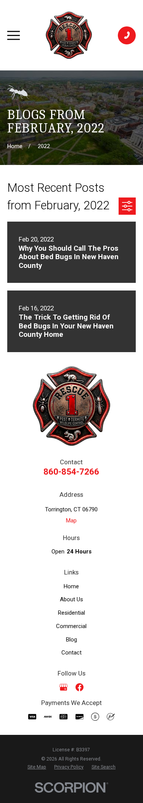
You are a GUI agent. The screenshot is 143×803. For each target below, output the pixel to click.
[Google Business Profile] (63, 687)
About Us (71, 599)
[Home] (69, 35)
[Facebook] (80, 687)
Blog (71, 639)
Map (71, 520)
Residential (71, 612)
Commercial (71, 626)
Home (71, 586)
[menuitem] (36, 767)
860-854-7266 (71, 472)
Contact (71, 652)
